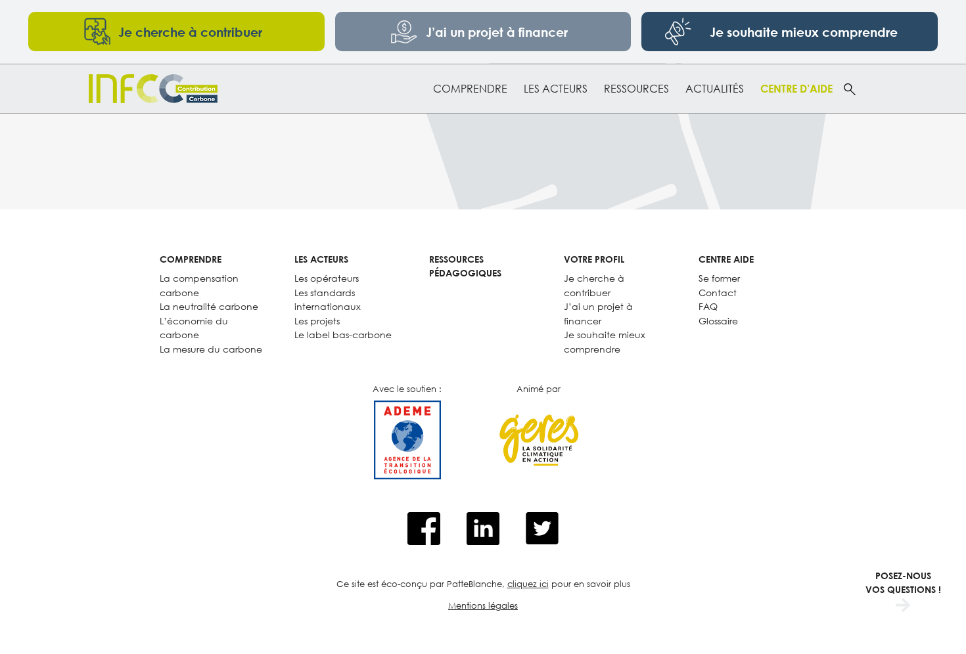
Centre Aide (726, 259)
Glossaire (718, 320)
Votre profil (594, 259)
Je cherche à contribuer (594, 285)
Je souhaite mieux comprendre (604, 342)
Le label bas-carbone (343, 334)
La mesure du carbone (211, 349)
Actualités (714, 88)
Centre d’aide (796, 88)
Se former (719, 278)
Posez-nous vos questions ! (903, 583)
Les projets (317, 320)
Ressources (636, 88)
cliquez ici (528, 583)
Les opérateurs (326, 278)
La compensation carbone (199, 285)
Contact (718, 292)
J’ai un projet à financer (598, 313)
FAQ (708, 306)
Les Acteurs (555, 88)
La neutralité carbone (209, 306)
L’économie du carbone (194, 328)
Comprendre (470, 88)
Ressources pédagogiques (465, 266)
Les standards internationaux (327, 300)
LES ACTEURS (321, 259)
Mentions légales (483, 605)
